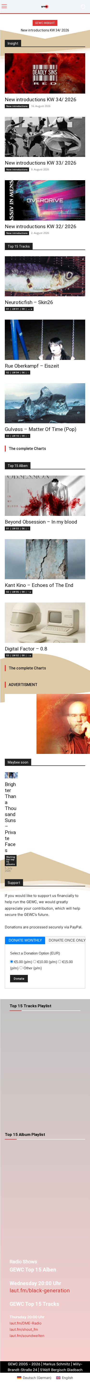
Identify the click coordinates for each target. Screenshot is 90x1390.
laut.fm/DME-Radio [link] (26, 1323)
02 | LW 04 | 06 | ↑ (17, 372)
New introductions (17, 106)
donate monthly (25, 940)
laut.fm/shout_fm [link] (24, 1329)
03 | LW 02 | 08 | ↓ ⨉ (18, 655)
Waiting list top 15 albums (10, 860)
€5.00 (23, 962)
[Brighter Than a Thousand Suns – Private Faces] (11, 775)
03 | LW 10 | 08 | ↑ (17, 435)
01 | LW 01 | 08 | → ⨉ (19, 308)
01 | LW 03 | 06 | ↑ (17, 528)
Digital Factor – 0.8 (26, 649)
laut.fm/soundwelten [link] (27, 1335)
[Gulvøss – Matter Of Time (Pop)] (45, 403)
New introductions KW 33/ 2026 (40, 163)
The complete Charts (27, 448)
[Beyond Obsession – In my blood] (45, 496)
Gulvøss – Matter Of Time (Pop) (40, 429)
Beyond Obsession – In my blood (41, 522)
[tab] (25, 940)
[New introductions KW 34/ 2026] (45, 73)
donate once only (67, 940)
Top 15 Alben (18, 466)
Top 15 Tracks (19, 246)
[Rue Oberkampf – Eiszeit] (45, 340)
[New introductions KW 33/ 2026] (45, 137)
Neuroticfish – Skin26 (29, 302)
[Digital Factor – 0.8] (45, 623)
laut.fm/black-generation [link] (40, 1291)
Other (33, 968)
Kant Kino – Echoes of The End (39, 585)
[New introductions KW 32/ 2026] (45, 200)
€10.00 (47, 962)
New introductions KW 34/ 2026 (45, 30)
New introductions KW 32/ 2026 (40, 226)
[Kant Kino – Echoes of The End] (45, 559)
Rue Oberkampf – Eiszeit (32, 366)
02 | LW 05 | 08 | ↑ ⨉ (18, 591)
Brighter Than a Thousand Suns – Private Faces (10, 817)
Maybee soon (18, 762)
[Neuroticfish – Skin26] (45, 276)
